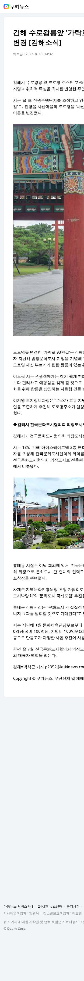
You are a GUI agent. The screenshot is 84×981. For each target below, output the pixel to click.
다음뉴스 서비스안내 (19, 906)
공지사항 (73, 906)
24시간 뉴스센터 (50, 906)
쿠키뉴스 (19, 6)
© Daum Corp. (15, 929)
